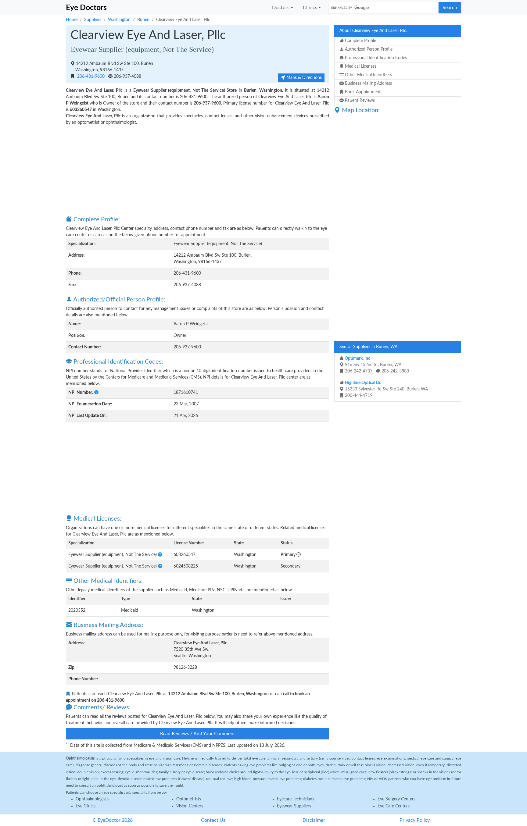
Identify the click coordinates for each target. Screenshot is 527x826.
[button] (96, 392)
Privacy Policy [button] (415, 820)
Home (71, 20)
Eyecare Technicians (295, 799)
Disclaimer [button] (314, 820)
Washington (119, 20)
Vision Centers (189, 806)
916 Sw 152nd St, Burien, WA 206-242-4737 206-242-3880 (376, 364)
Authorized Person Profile (368, 49)
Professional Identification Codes (375, 58)
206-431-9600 (91, 76)
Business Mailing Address (368, 83)
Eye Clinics (85, 806)
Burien (143, 20)
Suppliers (92, 20)
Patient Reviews (359, 100)
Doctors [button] (280, 7)
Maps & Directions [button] (303, 78)
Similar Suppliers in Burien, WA (368, 347)
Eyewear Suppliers (294, 806)
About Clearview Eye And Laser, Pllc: (373, 31)
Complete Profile (360, 41)
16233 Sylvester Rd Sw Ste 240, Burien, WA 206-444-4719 (386, 389)
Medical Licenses (360, 66)
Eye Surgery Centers (396, 799)
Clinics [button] (310, 7)
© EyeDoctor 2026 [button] (112, 820)
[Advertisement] (197, 170)
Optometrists (188, 799)
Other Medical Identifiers (368, 75)
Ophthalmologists (92, 799)
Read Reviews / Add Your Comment (197, 733)
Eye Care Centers (394, 806)
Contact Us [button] (213, 820)
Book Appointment (362, 92)
